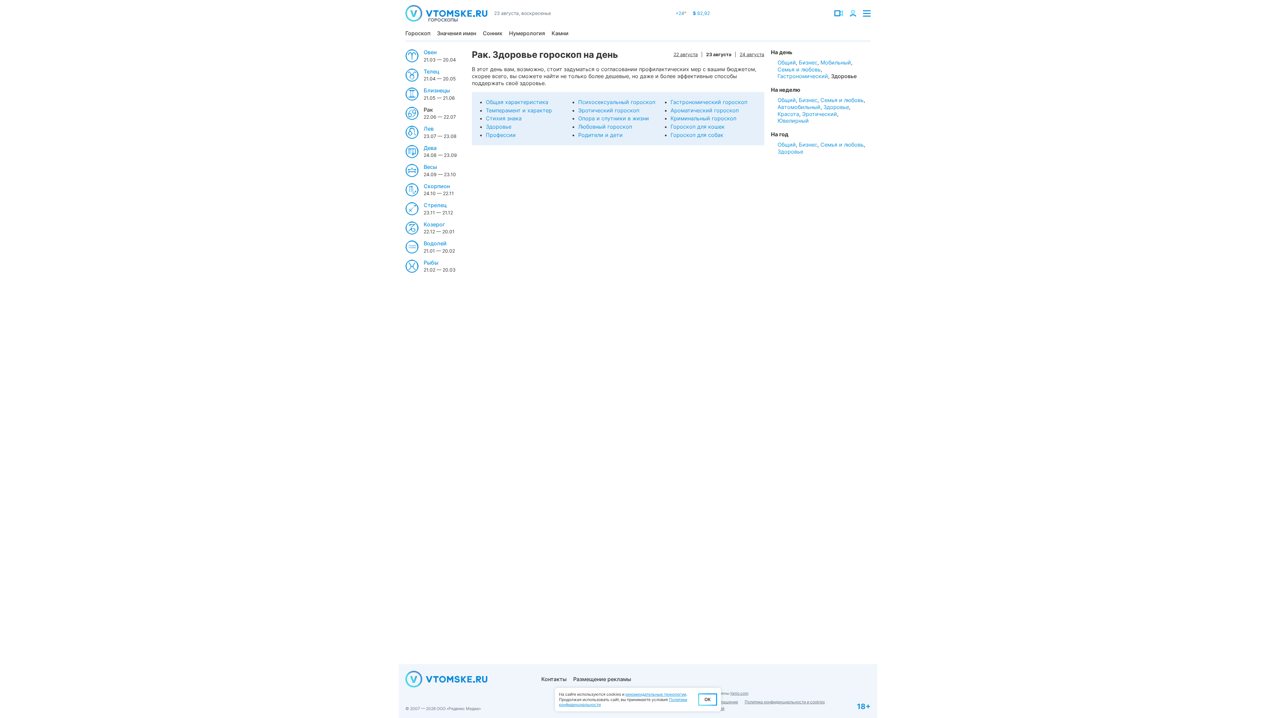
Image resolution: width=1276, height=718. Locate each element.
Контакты (554, 679)
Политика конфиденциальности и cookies (785, 701)
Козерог (434, 224)
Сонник (492, 33)
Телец (431, 71)
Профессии (501, 135)
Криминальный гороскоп (703, 118)
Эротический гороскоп (608, 110)
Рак (428, 109)
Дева (430, 148)
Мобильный (835, 62)
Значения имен (456, 33)
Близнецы (437, 90)
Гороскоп (417, 33)
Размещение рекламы (602, 679)
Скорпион (437, 186)
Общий (787, 62)
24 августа (752, 54)
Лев (429, 128)
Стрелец (435, 205)
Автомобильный (799, 107)
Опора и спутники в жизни (613, 118)
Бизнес (808, 62)
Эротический (819, 114)
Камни (560, 33)
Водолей (435, 243)
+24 (681, 13)
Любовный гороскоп (605, 126)
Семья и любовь (799, 69)
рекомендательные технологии (655, 694)
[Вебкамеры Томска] (838, 13)
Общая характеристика (517, 102)
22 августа (686, 54)
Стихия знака (504, 118)
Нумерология (527, 33)
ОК (707, 699)
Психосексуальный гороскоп (616, 102)
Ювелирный (793, 120)
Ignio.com (739, 693)
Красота (788, 114)
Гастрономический (803, 76)
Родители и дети (600, 135)
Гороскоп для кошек (698, 126)
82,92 (701, 13)
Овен (430, 52)
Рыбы (431, 262)
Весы (430, 167)
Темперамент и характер (519, 110)
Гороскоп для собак (697, 135)
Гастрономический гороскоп (709, 102)
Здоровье (498, 126)
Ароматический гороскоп (705, 110)
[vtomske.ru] (446, 13)
